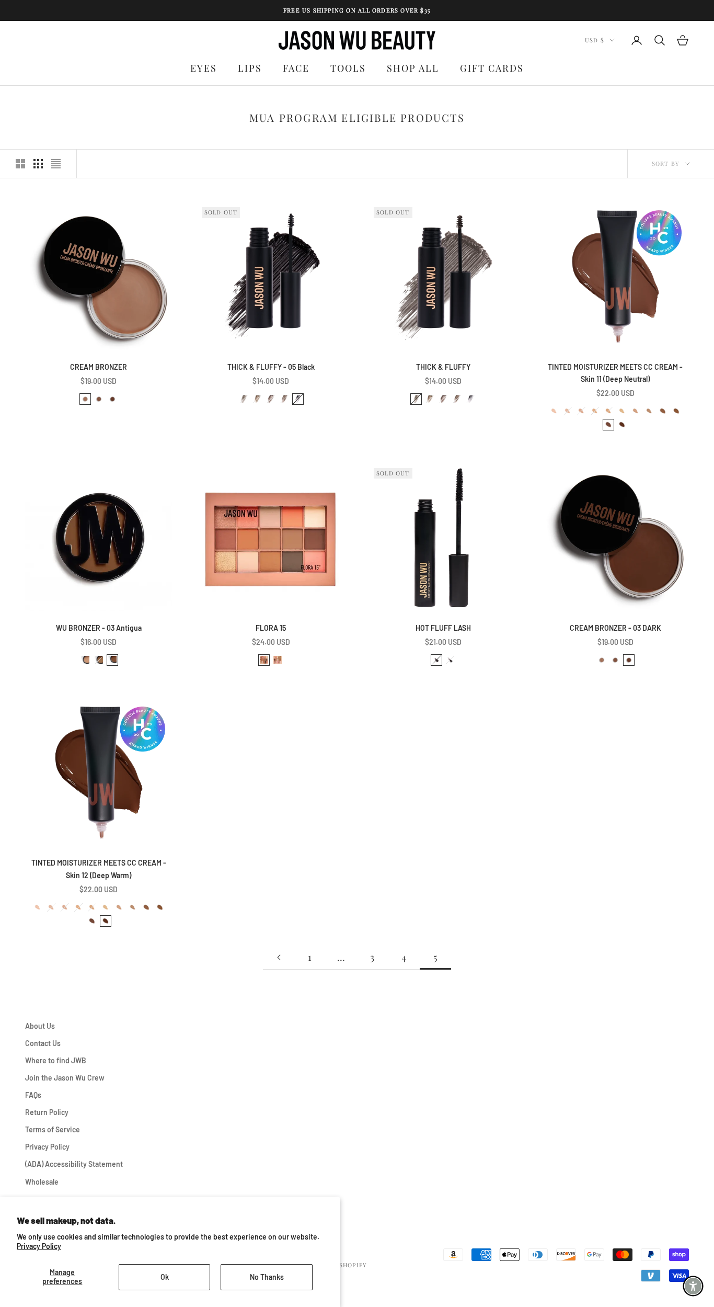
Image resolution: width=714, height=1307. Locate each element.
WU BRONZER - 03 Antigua (99, 627)
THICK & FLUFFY (443, 366)
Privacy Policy (39, 1246)
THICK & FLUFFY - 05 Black (271, 366)
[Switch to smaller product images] (38, 164)
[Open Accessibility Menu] (693, 1286)
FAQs (33, 1094)
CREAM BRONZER (98, 366)
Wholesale (42, 1181)
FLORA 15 (271, 627)
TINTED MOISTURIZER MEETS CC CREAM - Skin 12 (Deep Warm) (98, 868)
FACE (296, 68)
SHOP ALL (413, 68)
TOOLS (348, 68)
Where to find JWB (55, 1060)
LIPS (250, 68)
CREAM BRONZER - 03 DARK (615, 627)
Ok (164, 1276)
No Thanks (267, 1276)
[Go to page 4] (278, 957)
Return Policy (46, 1112)
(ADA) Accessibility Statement (74, 1164)
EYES (203, 68)
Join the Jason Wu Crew (65, 1077)
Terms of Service (52, 1129)
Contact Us (43, 1043)
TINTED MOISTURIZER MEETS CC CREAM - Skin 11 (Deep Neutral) (615, 372)
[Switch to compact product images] (56, 164)
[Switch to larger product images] (20, 164)
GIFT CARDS (492, 68)
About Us (40, 1025)
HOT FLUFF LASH (443, 627)
